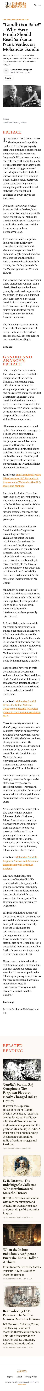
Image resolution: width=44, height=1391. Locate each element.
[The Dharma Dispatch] (15, 4)
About (19, 1377)
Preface (6, 119)
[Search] (35, 5)
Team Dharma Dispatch (21, 69)
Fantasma (22, 1384)
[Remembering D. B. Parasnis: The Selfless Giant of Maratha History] (22, 1317)
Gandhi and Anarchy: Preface (15, 122)
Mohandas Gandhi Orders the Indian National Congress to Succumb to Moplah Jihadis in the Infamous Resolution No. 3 (21, 709)
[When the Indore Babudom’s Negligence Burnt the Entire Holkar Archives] (22, 1252)
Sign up (10, 1377)
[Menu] (40, 5)
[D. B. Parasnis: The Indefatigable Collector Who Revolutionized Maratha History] (22, 1186)
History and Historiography (16, 19)
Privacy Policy (31, 1377)
